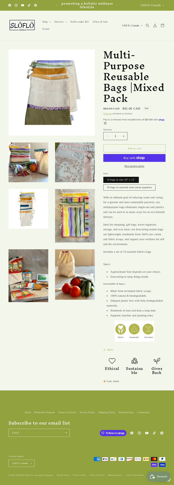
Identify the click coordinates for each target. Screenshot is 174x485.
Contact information (135, 475)
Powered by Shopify (44, 475)
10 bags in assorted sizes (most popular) (129, 187)
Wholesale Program (44, 412)
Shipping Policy (107, 412)
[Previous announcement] (56, 5)
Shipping (107, 113)
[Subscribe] (65, 433)
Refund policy (63, 475)
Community (143, 412)
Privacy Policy (87, 412)
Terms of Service (67, 412)
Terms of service (97, 475)
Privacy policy (79, 475)
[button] (46, 21)
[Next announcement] (117, 5)
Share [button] (110, 349)
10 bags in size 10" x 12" (121, 179)
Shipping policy (115, 475)
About (27, 412)
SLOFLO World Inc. (25, 475)
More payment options (134, 166)
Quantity (107, 129)
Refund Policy (126, 412)
